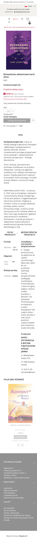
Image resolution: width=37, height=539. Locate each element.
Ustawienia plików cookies (14, 473)
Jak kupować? (9, 508)
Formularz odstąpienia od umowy (17, 515)
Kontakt (7, 520)
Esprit (5, 80)
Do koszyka (20, 437)
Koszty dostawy (10, 510)
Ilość (5, 107)
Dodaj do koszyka (17, 120)
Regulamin (8, 468)
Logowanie (8, 488)
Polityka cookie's (10, 475)
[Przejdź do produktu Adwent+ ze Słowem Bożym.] (20, 403)
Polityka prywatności (12, 470)
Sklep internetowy (16, 536)
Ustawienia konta (10, 495)
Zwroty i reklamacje (11, 513)
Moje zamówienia (11, 490)
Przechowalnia (9, 493)
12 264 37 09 (26, 369)
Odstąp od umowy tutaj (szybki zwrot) (18, 518)
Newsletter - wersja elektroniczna (17, 478)
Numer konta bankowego (14, 498)
